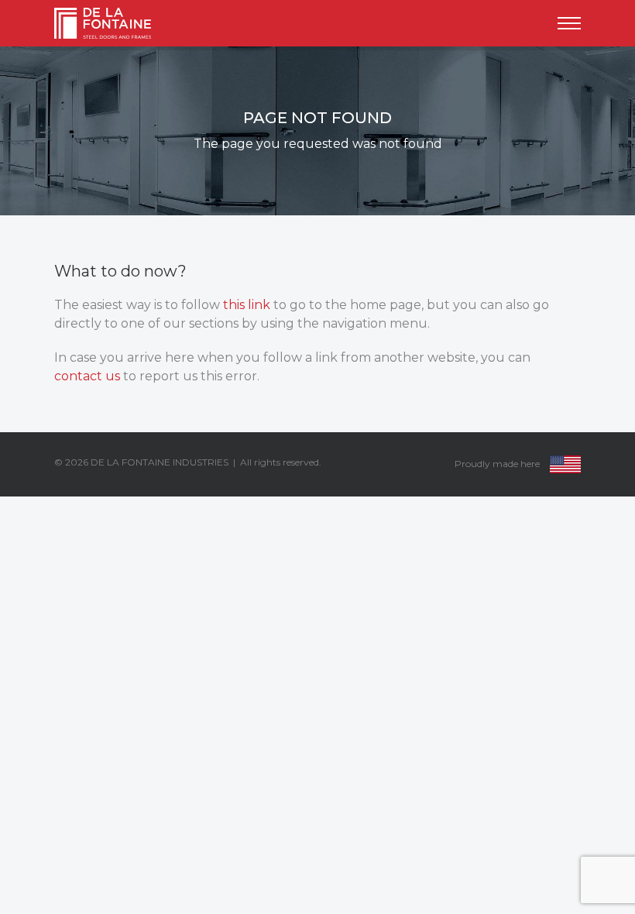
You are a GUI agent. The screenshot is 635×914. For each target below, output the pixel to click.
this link (246, 304)
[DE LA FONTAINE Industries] (113, 23)
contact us (87, 376)
